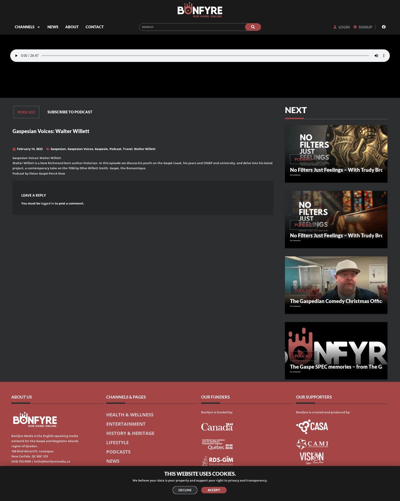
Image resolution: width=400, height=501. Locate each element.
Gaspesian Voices (80, 149)
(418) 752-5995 (21, 461)
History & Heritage (130, 433)
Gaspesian (58, 149)
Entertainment (126, 424)
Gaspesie (101, 149)
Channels (24, 27)
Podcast (26, 112)
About (72, 27)
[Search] (253, 27)
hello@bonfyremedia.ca (52, 461)
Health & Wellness (129, 414)
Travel (127, 149)
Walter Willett (145, 149)
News (52, 27)
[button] (158, 112)
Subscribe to (69, 112)
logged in (47, 203)
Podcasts (118, 451)
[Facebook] (384, 27)
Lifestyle (117, 442)
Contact (95, 27)
